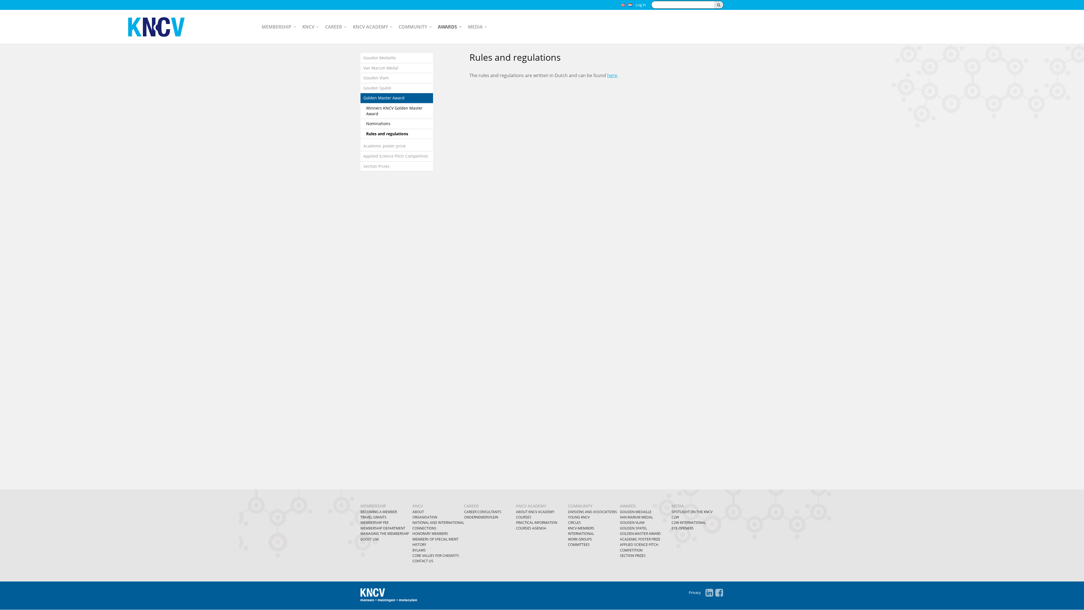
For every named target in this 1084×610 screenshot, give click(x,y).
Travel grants (373, 517)
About (418, 512)
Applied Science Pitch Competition (395, 156)
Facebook (719, 592)
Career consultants (482, 512)
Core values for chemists (435, 556)
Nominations (378, 123)
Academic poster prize (384, 146)
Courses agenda (531, 528)
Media (475, 27)
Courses (523, 517)
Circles (574, 522)
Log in (641, 4)
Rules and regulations (387, 133)
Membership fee (374, 522)
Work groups (580, 539)
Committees (579, 545)
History (419, 545)
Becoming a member (378, 512)
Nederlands (630, 5)
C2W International (689, 522)
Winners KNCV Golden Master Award (394, 110)
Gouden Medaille (379, 57)
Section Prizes (376, 166)
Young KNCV (579, 517)
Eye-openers (683, 528)
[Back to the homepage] (162, 27)
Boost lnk (369, 539)
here (612, 75)
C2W (675, 517)
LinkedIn (709, 592)
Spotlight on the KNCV (692, 512)
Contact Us (422, 561)
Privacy (695, 592)
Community (413, 27)
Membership (276, 27)
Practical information (536, 522)
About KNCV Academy (535, 512)
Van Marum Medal (380, 68)
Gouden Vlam (376, 77)
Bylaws (419, 550)
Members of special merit (435, 539)
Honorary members (430, 533)
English (623, 5)
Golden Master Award (384, 98)
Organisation (424, 517)
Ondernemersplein (481, 517)
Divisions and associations (592, 512)
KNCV (308, 27)
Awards (447, 27)
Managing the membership (384, 533)
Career (333, 27)
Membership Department (382, 528)
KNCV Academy (370, 27)
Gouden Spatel (377, 88)
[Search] (718, 4)
